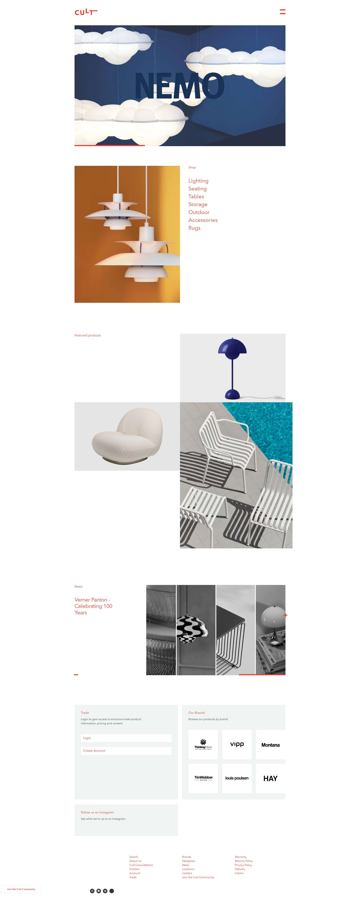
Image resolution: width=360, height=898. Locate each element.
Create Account (94, 750)
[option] (180, 85)
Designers (188, 861)
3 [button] (250, 145)
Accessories (203, 220)
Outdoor (199, 212)
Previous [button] (76, 673)
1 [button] (110, 145)
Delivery (240, 869)
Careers (187, 873)
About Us (135, 861)
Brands (186, 857)
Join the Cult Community (198, 877)
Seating (197, 189)
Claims (239, 873)
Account (134, 873)
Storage (198, 204)
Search (133, 857)
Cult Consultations (141, 865)
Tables (196, 197)
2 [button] (180, 145)
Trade (133, 877)
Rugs (194, 228)
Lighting (198, 181)
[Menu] (282, 11)
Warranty (240, 857)
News (78, 586)
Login (87, 738)
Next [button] (285, 615)
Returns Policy (244, 861)
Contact (134, 869)
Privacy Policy (243, 865)
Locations (188, 869)
